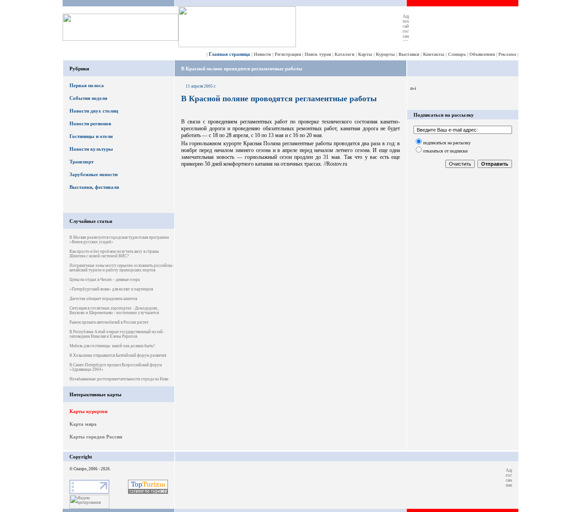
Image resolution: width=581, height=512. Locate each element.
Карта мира (83, 424)
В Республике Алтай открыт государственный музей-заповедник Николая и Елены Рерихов (116, 334)
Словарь (457, 54)
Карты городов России (95, 436)
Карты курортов (88, 411)
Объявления (482, 54)
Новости (262, 54)
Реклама (507, 54)
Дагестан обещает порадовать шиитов (103, 298)
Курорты (385, 54)
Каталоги (345, 54)
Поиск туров (318, 54)
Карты (365, 54)
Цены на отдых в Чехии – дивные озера (104, 279)
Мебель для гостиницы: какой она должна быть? (112, 346)
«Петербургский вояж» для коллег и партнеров (111, 289)
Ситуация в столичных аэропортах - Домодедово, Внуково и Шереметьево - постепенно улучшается (114, 310)
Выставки (409, 54)
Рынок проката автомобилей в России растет (108, 322)
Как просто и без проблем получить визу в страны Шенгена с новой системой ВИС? (114, 253)
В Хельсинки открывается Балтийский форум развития (117, 355)
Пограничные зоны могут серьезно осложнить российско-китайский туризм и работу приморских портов (121, 267)
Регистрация (288, 54)
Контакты (433, 54)
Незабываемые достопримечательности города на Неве (118, 379)
